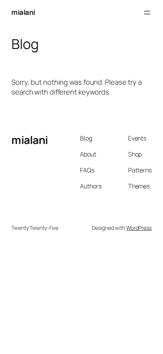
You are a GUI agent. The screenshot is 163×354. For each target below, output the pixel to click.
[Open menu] (147, 12)
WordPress (139, 227)
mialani (23, 12)
